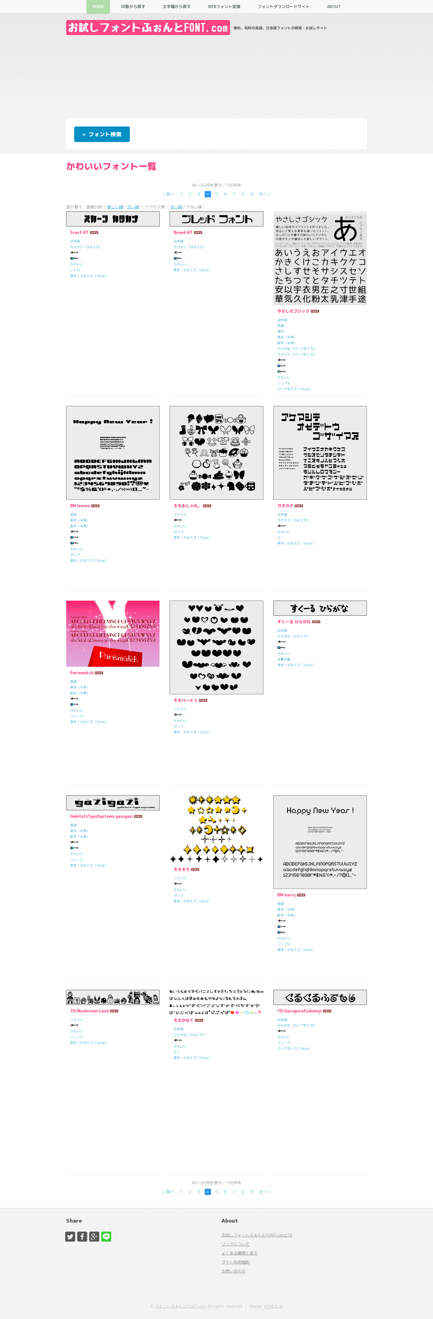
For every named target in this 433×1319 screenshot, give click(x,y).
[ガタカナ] (320, 452)
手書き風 (283, 659)
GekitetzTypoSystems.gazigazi (101, 816)
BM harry (286, 895)
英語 (280, 325)
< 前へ (168, 194)
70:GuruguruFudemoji (299, 1011)
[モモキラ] (216, 829)
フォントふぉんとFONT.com (180, 1306)
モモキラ (182, 869)
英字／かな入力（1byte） (89, 276)
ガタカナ (285, 505)
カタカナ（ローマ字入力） (296, 354)
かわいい (76, 264)
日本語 (75, 241)
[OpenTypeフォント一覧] (281, 371)
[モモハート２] (216, 647)
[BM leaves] (113, 452)
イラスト (180, 514)
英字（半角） (287, 337)
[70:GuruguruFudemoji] (320, 997)
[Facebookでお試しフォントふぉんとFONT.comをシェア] (82, 1237)
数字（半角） (287, 343)
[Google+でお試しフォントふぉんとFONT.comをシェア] (94, 1237)
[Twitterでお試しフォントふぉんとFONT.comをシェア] (70, 1237)
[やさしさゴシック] (320, 258)
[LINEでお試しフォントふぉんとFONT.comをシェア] (106, 1237)
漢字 (280, 331)
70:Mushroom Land (89, 1011)
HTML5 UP (273, 1306)
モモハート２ (186, 700)
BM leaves (80, 505)
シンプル (283, 383)
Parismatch (81, 673)
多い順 (176, 207)
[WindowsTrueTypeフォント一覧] (74, 252)
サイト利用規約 (236, 1262)
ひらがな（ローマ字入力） (296, 348)
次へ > (264, 194)
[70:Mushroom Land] (113, 997)
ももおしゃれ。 (188, 505)
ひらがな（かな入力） (293, 636)
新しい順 (115, 207)
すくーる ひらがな (294, 621)
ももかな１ (184, 1020)
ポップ (75, 555)
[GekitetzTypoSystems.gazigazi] (113, 802)
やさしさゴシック (293, 311)
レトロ (75, 270)
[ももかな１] (216, 1002)
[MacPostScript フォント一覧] (74, 258)
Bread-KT (183, 232)
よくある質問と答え (240, 1253)
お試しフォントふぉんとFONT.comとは (257, 1235)
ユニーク (76, 716)
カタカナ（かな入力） (86, 247)
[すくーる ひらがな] (320, 608)
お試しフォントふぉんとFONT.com (148, 28)
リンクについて (236, 1244)
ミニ (280, 537)
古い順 (133, 207)
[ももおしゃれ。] (216, 452)
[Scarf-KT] (113, 218)
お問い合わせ (234, 1271)
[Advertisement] (216, 75)
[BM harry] (320, 842)
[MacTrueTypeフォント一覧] (281, 366)
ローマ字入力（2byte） (294, 389)
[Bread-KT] (216, 218)
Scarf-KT (79, 232)
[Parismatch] (113, 634)
